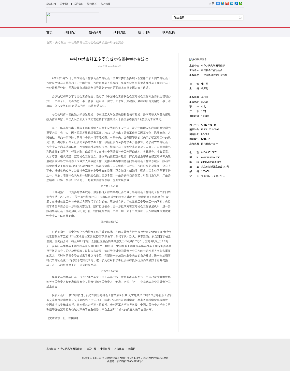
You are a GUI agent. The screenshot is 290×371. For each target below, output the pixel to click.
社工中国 (91, 348)
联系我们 (78, 3)
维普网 (132, 348)
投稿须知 (95, 32)
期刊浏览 (119, 32)
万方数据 (119, 348)
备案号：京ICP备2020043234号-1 (125, 361)
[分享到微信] (240, 3)
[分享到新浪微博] (227, 3)
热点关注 (60, 42)
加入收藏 (105, 3)
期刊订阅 (144, 32)
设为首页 (92, 3)
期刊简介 (71, 32)
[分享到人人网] (236, 3)
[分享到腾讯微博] (231, 3)
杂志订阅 (51, 3)
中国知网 (105, 348)
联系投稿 (168, 32)
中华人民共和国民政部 (70, 348)
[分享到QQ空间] (222, 3)
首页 (49, 32)
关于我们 (64, 3)
